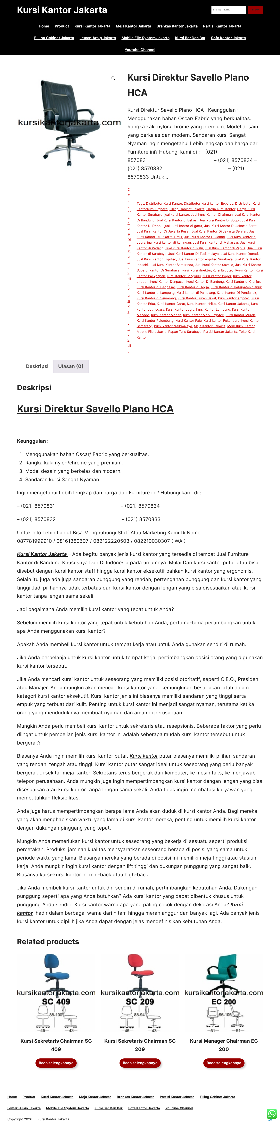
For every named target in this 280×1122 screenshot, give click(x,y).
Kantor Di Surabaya (164, 270)
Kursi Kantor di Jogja (193, 287)
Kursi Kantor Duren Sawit (197, 298)
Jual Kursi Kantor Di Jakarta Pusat (163, 231)
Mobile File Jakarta (151, 332)
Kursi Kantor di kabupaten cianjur (236, 287)
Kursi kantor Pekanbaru (221, 320)
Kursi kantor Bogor (217, 276)
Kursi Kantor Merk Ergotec (203, 315)
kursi (185, 270)
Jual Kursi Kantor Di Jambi (204, 237)
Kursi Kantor (244, 270)
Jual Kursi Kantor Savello (214, 265)
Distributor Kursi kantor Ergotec (208, 203)
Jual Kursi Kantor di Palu (184, 248)
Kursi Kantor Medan (166, 315)
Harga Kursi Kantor (220, 209)
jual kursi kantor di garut (183, 226)
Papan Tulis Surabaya (184, 332)
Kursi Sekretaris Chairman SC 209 (140, 1045)
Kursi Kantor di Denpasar (156, 287)
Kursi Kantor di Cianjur (243, 281)
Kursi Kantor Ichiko (201, 304)
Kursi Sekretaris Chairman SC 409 (56, 1045)
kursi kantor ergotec (234, 298)
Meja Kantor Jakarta (209, 326)
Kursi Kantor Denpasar (167, 281)
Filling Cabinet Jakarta (187, 209)
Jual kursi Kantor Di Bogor (219, 220)
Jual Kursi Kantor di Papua (225, 248)
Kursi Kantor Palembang (155, 320)
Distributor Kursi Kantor (164, 203)
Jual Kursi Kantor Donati (239, 254)
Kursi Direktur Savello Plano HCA (95, 409)
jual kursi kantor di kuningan (169, 242)
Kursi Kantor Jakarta (62, 9)
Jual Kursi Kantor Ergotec (156, 259)
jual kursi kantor (176, 214)
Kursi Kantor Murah (240, 315)
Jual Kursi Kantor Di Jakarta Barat (230, 226)
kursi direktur (201, 270)
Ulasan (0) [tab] (71, 366)
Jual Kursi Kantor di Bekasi (176, 220)
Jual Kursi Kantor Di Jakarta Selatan (219, 231)
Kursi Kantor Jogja (180, 309)
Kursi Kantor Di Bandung (205, 281)
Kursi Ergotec (223, 270)
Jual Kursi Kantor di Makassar (215, 242)
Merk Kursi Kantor (241, 326)
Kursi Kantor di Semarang (156, 298)
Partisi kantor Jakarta (220, 332)
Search (255, 10)
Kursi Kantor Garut (171, 304)
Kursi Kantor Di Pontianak (236, 293)
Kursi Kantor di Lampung (156, 293)
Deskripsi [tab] (37, 366)
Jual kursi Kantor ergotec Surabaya (205, 259)
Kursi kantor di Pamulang (195, 293)
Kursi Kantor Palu (188, 320)
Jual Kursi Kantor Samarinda (171, 265)
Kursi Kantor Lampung (213, 309)
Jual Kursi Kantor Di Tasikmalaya (193, 254)
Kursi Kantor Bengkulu (184, 276)
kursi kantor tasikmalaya (173, 326)
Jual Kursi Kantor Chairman (212, 214)
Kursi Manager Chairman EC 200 (224, 1045)
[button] (113, 78)
